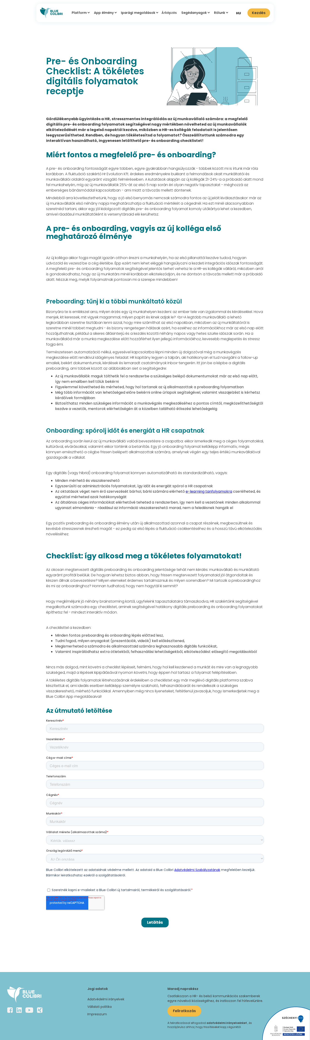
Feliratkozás (184, 1010)
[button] (80, 13)
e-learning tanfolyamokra (209, 491)
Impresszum (97, 1014)
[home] (51, 12)
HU (238, 13)
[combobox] (238, 13)
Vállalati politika (99, 1006)
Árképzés (169, 12)
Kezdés (259, 12)
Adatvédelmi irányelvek (105, 999)
